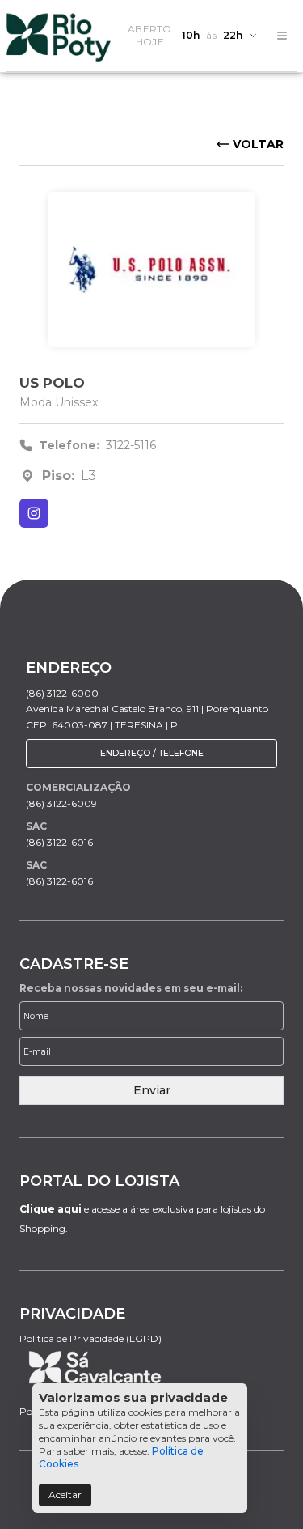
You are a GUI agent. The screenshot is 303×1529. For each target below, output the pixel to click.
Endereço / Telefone (152, 753)
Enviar (151, 1090)
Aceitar (65, 1495)
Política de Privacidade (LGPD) (90, 1338)
